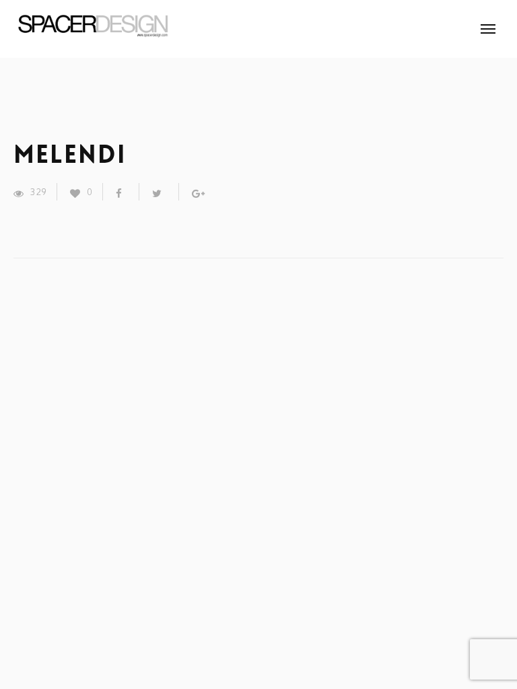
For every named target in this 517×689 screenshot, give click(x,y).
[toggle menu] (488, 28)
